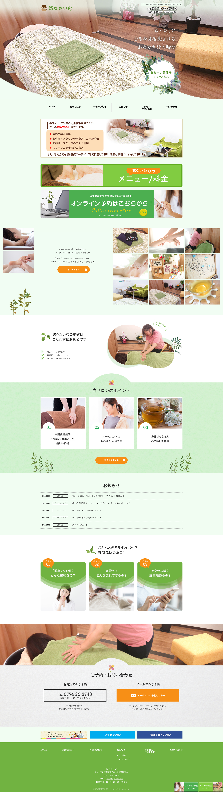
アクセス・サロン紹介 (147, 108)
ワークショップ (123, 760)
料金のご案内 (99, 107)
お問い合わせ (171, 107)
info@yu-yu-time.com (115, 779)
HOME (52, 107)
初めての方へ (76, 107)
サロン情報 (121, 755)
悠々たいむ (111, 769)
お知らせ (123, 107)
